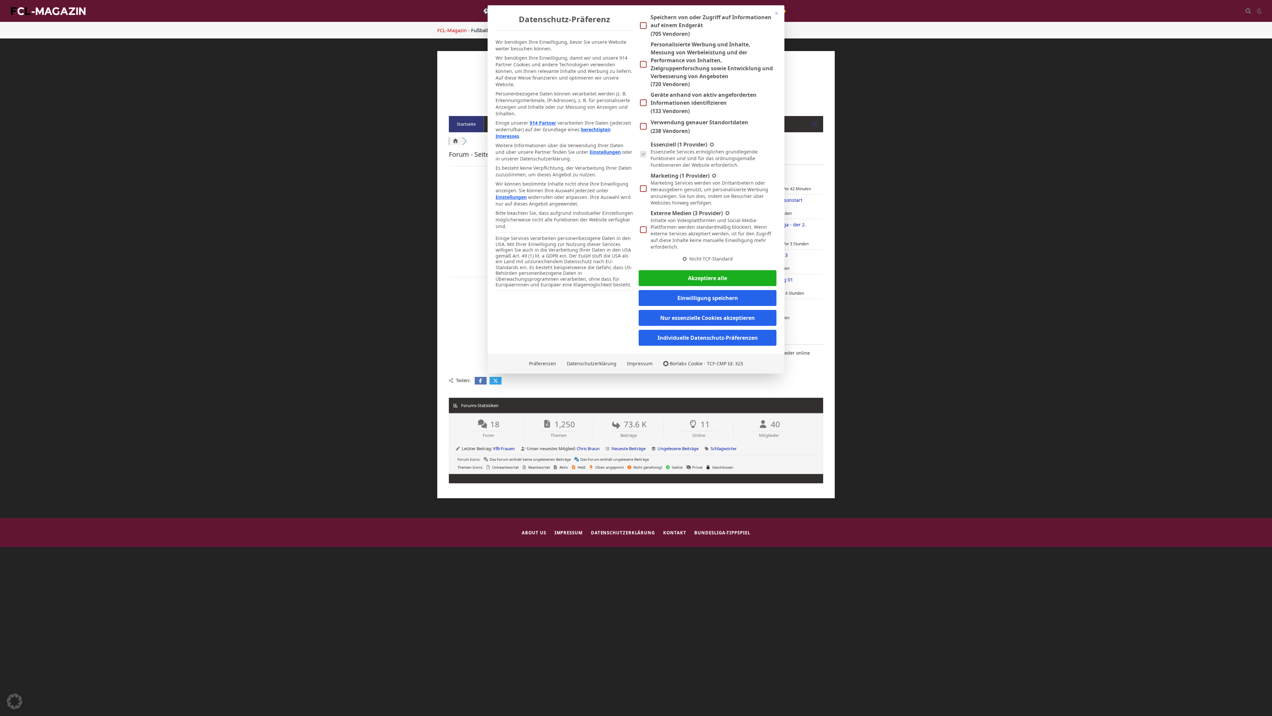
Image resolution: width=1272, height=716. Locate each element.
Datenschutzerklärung (591, 363)
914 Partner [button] (543, 123)
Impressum (640, 363)
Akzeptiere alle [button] (707, 278)
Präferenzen (542, 363)
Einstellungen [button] (605, 152)
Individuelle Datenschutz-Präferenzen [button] (708, 337)
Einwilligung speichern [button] (707, 298)
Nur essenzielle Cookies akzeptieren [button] (707, 318)
